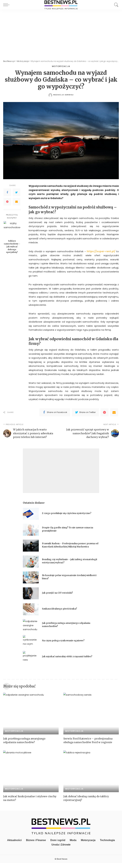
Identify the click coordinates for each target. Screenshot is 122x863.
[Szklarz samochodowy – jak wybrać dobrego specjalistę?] (12, 229)
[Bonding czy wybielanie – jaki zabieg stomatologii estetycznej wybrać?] (31, 561)
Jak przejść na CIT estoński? (57, 593)
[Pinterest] (7, 201)
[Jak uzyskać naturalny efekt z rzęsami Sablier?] (31, 657)
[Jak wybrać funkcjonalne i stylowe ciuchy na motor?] (31, 771)
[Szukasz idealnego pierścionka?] (31, 609)
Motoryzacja (61, 66)
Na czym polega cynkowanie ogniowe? (63, 640)
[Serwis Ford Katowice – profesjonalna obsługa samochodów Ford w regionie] (91, 713)
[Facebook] (7, 192)
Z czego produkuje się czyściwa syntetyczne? (66, 513)
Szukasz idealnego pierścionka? (60, 608)
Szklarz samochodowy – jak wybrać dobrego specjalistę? (12, 246)
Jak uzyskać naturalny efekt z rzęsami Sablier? (67, 656)
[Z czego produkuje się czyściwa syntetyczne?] (31, 514)
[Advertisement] (61, 33)
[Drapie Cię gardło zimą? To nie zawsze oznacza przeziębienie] (31, 530)
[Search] (115, 5)
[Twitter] (16, 192)
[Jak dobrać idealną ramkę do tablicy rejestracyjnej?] (91, 771)
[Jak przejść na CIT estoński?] (31, 593)
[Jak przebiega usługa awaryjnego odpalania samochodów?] (31, 625)
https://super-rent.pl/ (101, 251)
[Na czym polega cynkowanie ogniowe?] (31, 641)
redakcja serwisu (63, 95)
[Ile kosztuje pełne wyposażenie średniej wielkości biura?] (31, 577)
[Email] (16, 201)
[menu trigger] (7, 5)
